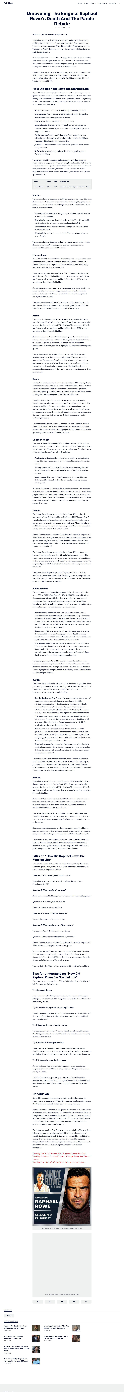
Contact (92, 3)
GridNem (8, 3)
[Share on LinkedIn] (62, 1283)
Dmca (86, 3)
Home (80, 3)
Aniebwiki (9, 1296)
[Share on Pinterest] (74, 1283)
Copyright (112, 3)
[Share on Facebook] (50, 1283)
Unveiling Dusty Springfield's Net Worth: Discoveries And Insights (58, 1162)
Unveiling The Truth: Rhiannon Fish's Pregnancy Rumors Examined (59, 1153)
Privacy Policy (102, 3)
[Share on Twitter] (37, 1283)
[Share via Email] (86, 1283)
